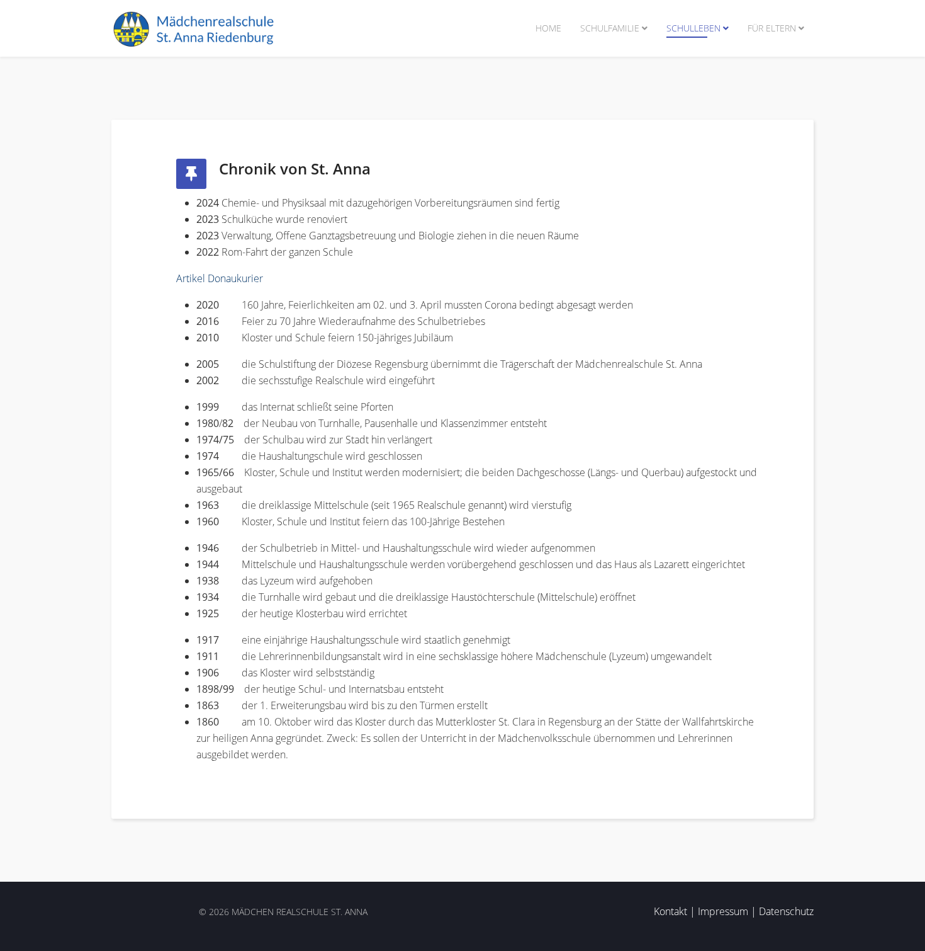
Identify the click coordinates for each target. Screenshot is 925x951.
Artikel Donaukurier (219, 278)
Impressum (723, 911)
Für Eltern (772, 28)
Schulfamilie (609, 28)
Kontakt (670, 911)
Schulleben (693, 28)
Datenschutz (786, 911)
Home (548, 28)
